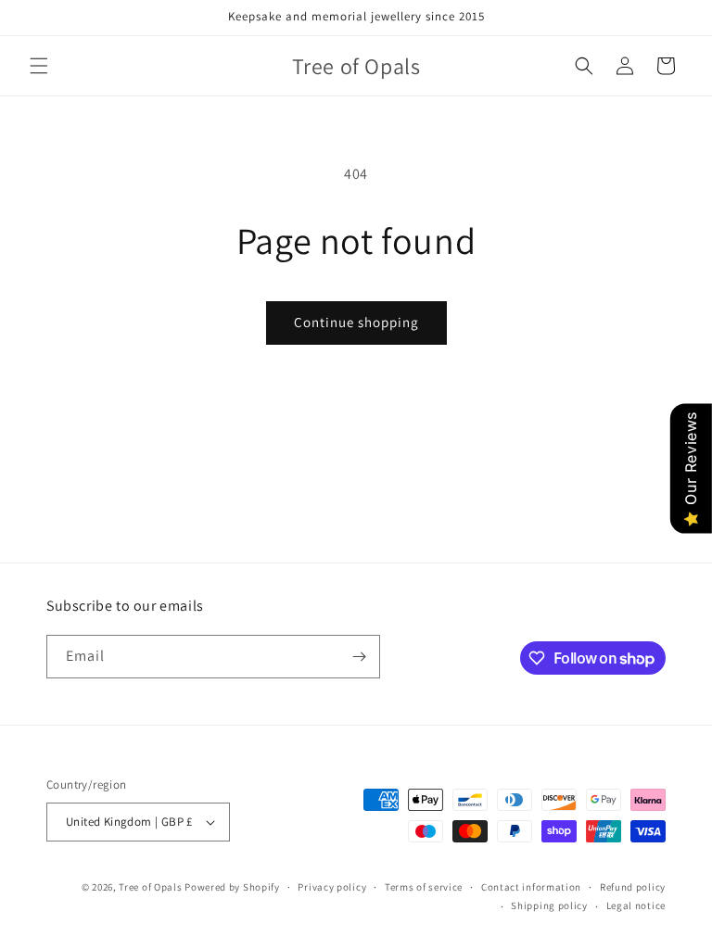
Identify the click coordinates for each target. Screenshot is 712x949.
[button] (39, 65)
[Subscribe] (358, 656)
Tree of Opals (150, 886)
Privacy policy (332, 886)
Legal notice (636, 905)
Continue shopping (356, 322)
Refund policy (633, 886)
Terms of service (424, 886)
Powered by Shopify (232, 886)
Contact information (531, 886)
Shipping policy (549, 905)
